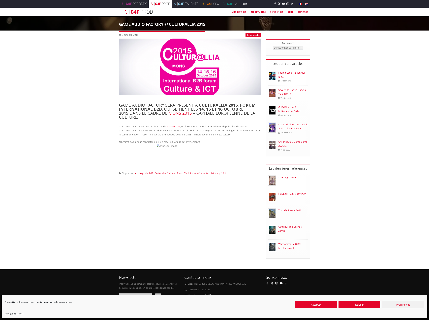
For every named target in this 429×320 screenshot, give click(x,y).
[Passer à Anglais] (307, 4)
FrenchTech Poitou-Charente (192, 173)
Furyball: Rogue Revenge (292, 193)
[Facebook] (275, 4)
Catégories (288, 43)
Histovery (215, 173)
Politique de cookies (14, 313)
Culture (171, 173)
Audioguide (141, 173)
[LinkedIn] (292, 4)
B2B (151, 173)
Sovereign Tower (287, 177)
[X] (279, 4)
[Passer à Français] (300, 4)
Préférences (403, 304)
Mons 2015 (180, 113)
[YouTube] (283, 4)
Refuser (359, 304)
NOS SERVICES (239, 11)
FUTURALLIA (173, 126)
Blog (290, 11)
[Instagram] (287, 4)
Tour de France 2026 (289, 210)
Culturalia (160, 173)
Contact (303, 11)
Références (276, 11)
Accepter (316, 304)
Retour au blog (253, 35)
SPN (223, 173)
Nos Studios (258, 11)
